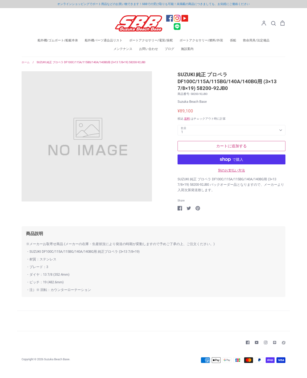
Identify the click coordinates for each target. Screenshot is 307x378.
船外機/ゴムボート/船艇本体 (58, 40)
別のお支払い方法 (231, 170)
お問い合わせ (148, 49)
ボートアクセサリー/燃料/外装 (201, 40)
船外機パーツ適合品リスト (103, 40)
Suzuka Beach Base (192, 102)
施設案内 (187, 49)
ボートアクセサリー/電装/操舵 (151, 40)
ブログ (169, 49)
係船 (233, 40)
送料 (187, 118)
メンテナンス (122, 49)
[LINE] (274, 342)
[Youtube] (256, 342)
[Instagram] (265, 342)
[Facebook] (247, 342)
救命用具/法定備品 (256, 40)
